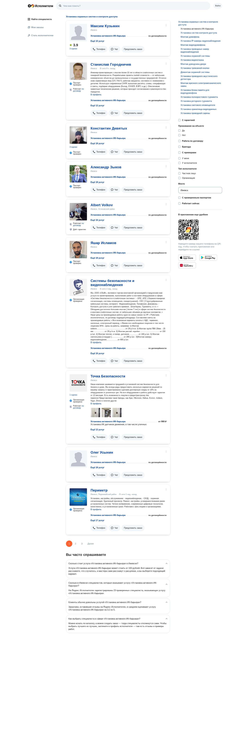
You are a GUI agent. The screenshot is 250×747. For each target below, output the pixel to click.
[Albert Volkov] (78, 211)
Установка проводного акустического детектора (199, 77)
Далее (91, 543)
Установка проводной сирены (195, 113)
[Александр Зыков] (78, 173)
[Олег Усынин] (78, 459)
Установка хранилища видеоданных (199, 109)
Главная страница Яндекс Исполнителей (40, 6)
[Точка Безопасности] (78, 383)
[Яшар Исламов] (78, 249)
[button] (99, 49)
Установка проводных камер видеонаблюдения (195, 50)
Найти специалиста (41, 19)
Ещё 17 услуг (97, 520)
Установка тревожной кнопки (195, 68)
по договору (78, 90)
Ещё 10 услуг (97, 41)
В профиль (96, 94)
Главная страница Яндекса (29, 6)
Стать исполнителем (42, 35)
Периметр (99, 490)
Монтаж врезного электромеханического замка (201, 84)
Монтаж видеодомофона (193, 45)
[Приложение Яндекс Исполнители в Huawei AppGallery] (187, 265)
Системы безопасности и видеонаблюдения (112, 283)
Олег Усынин (102, 452)
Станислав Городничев (111, 64)
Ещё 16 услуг (97, 220)
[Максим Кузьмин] (78, 32)
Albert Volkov (102, 205)
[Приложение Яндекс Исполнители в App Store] (187, 257)
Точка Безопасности (108, 376)
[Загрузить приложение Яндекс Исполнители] (200, 230)
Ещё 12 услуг (97, 105)
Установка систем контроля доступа (199, 33)
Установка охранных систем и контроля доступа (198, 23)
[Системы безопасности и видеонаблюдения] (78, 287)
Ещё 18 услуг (97, 143)
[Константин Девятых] (78, 135)
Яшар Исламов (103, 243)
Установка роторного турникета (196, 101)
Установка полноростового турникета (199, 97)
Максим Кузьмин (105, 26)
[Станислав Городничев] (78, 71)
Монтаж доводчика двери (193, 64)
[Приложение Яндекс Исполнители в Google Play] (208, 257)
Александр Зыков (106, 167)
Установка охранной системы (195, 56)
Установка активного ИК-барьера (108, 36)
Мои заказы (37, 27)
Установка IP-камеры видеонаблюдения (200, 41)
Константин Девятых (109, 128)
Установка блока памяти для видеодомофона (195, 91)
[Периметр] (78, 497)
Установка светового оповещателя (198, 105)
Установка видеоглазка (192, 60)
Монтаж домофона (190, 37)
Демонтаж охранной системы (195, 72)
